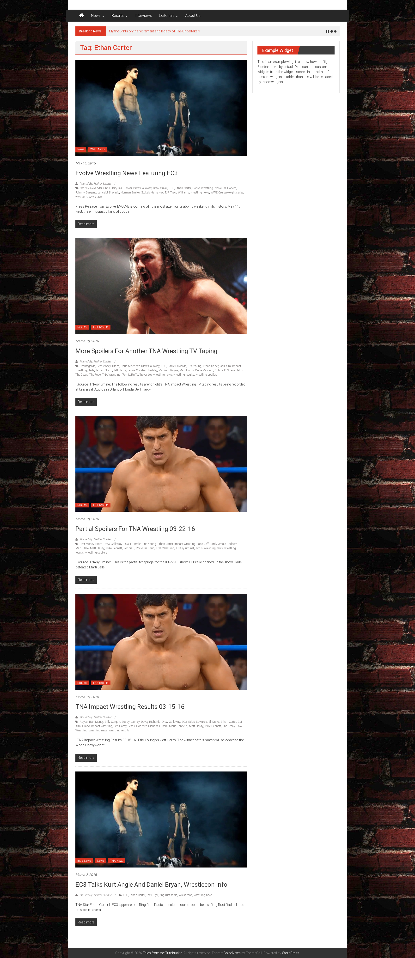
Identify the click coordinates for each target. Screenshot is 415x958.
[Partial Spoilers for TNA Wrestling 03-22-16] (161, 463)
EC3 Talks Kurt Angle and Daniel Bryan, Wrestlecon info (151, 884)
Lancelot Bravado (108, 192)
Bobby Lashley (131, 721)
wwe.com (81, 197)
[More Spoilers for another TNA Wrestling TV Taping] (161, 286)
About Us (193, 15)
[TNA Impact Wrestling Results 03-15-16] (161, 641)
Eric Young (194, 366)
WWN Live (95, 197)
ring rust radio (168, 895)
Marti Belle (82, 548)
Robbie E (220, 370)
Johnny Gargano (85, 192)
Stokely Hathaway (152, 192)
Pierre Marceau (204, 370)
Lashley (152, 370)
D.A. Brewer (125, 188)
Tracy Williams (179, 192)
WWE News (97, 149)
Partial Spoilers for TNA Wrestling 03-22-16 (135, 528)
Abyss (84, 721)
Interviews (143, 15)
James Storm (104, 370)
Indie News (84, 860)
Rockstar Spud (145, 548)
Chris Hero (109, 188)
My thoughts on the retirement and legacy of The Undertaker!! (154, 31)
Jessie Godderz (137, 370)
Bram (115, 366)
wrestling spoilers (206, 374)
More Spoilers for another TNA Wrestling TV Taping (146, 351)
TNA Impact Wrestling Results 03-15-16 (129, 706)
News (96, 15)
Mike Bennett (114, 548)
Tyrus (199, 548)
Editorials (166, 15)
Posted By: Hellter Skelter (95, 183)
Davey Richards (150, 721)
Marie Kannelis (178, 726)
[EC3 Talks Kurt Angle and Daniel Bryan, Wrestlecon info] (161, 819)
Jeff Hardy (120, 370)
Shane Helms (235, 370)
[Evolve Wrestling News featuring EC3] (161, 108)
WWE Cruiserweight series (227, 192)
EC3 (171, 188)
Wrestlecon (185, 895)
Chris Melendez (130, 366)
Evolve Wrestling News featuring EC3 (126, 173)
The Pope (95, 374)
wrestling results (183, 374)
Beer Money (104, 366)
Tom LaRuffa (130, 374)
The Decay (81, 374)
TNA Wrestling (111, 374)
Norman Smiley (130, 192)
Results (117, 15)
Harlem (231, 188)
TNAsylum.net (185, 548)
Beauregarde (87, 366)
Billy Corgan (112, 721)
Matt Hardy (186, 370)
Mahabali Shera (158, 726)
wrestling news (199, 192)
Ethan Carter (183, 188)
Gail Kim (225, 366)
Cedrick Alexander (91, 188)
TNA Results (101, 327)
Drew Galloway (142, 188)
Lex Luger (152, 895)
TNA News (116, 860)
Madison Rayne (168, 370)
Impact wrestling (184, 544)
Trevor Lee (146, 374)
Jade (91, 370)
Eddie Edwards (177, 366)
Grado (86, 726)
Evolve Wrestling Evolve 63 (209, 188)
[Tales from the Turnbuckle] (81, 16)
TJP (167, 192)
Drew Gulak (160, 188)
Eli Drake (135, 544)
